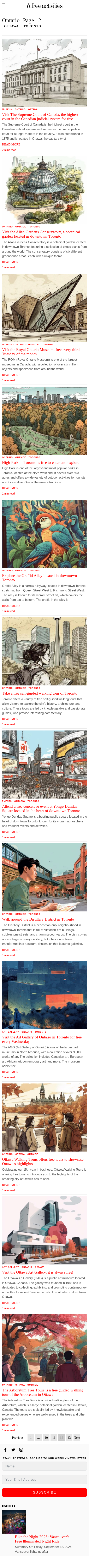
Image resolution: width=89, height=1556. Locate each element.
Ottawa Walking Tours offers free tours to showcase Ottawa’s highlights (42, 1161)
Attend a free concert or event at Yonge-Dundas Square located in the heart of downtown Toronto (41, 808)
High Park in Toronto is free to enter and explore (40, 462)
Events (7, 801)
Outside (20, 227)
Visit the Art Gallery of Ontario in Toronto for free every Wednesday (42, 1039)
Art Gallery (10, 1032)
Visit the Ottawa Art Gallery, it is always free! (37, 1272)
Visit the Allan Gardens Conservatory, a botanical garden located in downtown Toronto (41, 234)
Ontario (20, 109)
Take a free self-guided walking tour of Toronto (39, 693)
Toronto (32, 26)
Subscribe (44, 1492)
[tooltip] (5, 1449)
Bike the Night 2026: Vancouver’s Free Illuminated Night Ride (42, 1539)
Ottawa (11, 26)
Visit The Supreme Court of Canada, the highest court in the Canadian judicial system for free (40, 116)
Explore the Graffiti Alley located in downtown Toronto (39, 578)
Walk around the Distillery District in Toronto (38, 919)
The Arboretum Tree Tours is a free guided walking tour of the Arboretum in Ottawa (42, 1392)
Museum (7, 109)
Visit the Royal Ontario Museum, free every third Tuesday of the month (41, 352)
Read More (11, 144)
